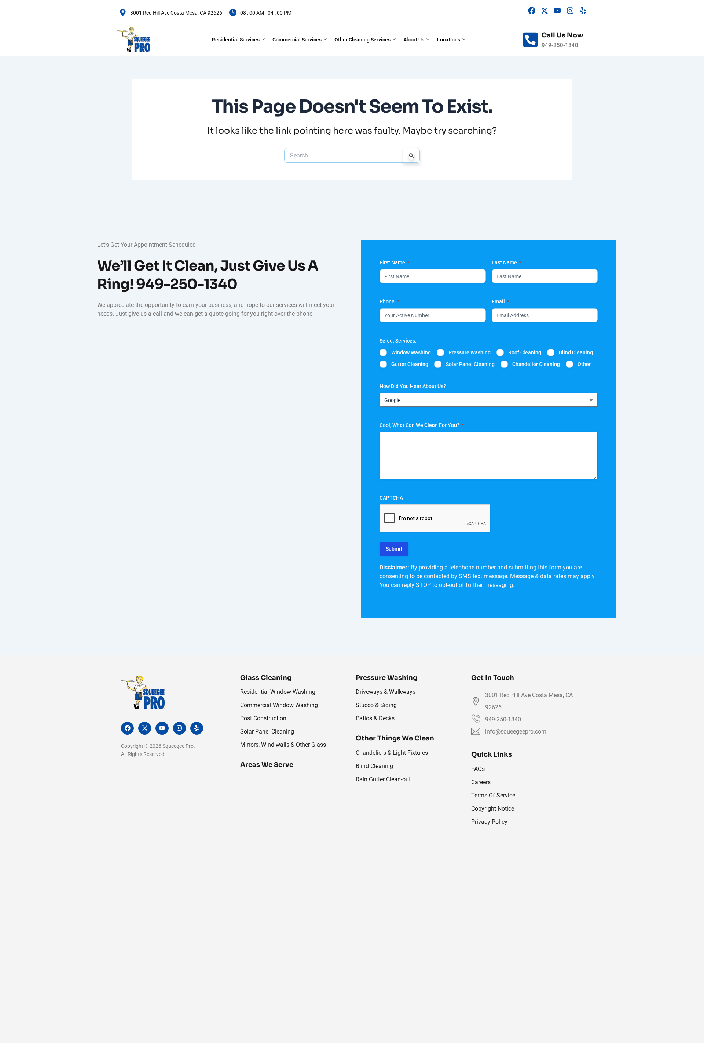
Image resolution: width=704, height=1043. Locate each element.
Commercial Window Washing (279, 705)
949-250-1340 (186, 284)
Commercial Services (297, 40)
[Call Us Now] (530, 40)
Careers (481, 782)
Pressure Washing (469, 352)
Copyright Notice (492, 808)
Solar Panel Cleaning (470, 364)
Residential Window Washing (277, 691)
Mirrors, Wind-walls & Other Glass (283, 744)
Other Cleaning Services (362, 40)
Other (584, 364)
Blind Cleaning (576, 352)
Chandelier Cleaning (536, 364)
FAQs (478, 768)
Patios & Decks (375, 718)
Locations (448, 40)
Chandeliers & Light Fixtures (392, 752)
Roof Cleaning (524, 352)
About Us (413, 40)
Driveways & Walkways (385, 691)
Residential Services (236, 40)
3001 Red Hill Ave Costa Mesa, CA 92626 (176, 13)
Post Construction (263, 718)
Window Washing (411, 352)
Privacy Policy (489, 821)
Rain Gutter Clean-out (383, 779)
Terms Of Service (493, 795)
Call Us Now (562, 35)
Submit (394, 549)
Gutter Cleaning (409, 364)
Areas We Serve (266, 765)
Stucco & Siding (376, 705)
